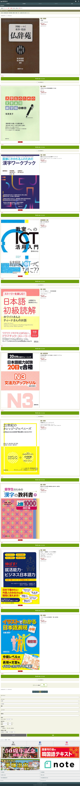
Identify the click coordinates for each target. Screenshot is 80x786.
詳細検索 (6, 739)
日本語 (2, 12)
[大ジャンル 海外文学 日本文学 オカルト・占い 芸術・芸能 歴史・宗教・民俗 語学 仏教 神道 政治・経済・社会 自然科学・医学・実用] (40, 701)
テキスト (28, 12)
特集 (72, 3)
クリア (13, 735)
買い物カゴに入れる (41, 78)
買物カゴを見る (75, 1)
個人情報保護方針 (20, 778)
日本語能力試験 (5, 12)
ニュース (56, 3)
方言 (18, 12)
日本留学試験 (10, 12)
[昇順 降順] (8, 732)
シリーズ (40, 3)
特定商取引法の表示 (60, 778)
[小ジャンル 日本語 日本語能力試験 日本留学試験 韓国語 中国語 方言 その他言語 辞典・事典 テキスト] (40, 704)
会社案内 (20, 772)
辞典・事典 (25, 12)
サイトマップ (60, 780)
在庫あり (4, 728)
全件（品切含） (11, 728)
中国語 (16, 12)
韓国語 (14, 12)
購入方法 (60, 775)
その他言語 (21, 12)
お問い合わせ (20, 775)
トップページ (2, 739)
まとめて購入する (40, 82)
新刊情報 (8, 3)
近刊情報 (24, 3)
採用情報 (60, 772)
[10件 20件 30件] (13, 732)
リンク (20, 780)
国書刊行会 (4, 1)
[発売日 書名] (3, 732)
